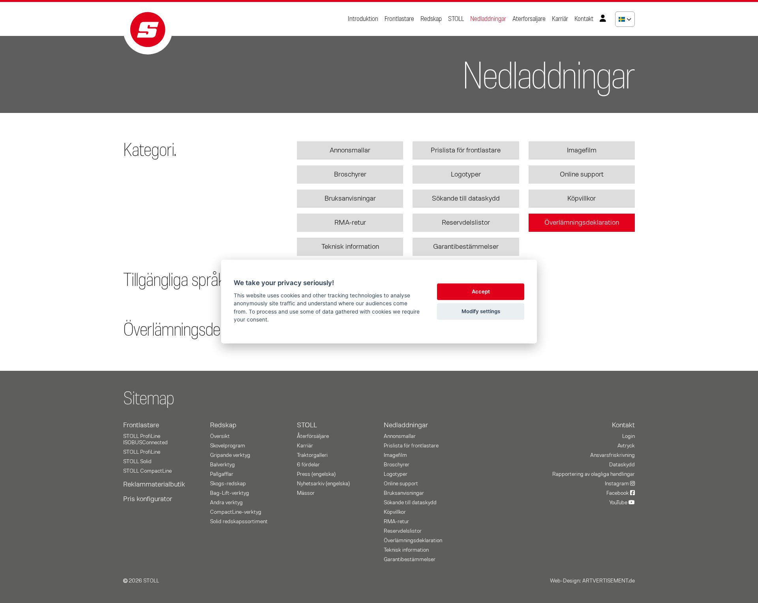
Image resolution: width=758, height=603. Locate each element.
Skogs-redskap (228, 484)
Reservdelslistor (466, 222)
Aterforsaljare (529, 19)
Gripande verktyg (230, 455)
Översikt (220, 436)
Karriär (560, 19)
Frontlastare (399, 19)
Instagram (617, 484)
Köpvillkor (581, 198)
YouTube (619, 502)
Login (628, 436)
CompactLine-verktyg (235, 512)
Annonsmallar (350, 150)
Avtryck (626, 446)
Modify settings (481, 311)
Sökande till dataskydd (466, 198)
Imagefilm (582, 150)
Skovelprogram (227, 446)
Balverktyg (222, 465)
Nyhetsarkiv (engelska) (323, 484)
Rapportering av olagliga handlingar (593, 474)
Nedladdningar (488, 19)
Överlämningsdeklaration (581, 222)
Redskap (431, 19)
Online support (582, 174)
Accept (481, 291)
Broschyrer (350, 174)
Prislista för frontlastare (466, 150)
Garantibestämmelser (466, 246)
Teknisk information (350, 246)
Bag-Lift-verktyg (229, 493)
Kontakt (583, 19)
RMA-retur (350, 222)
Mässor (306, 493)
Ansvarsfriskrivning (612, 455)
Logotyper (466, 174)
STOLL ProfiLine (141, 452)
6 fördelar (308, 465)
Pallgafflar (221, 474)
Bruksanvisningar (350, 198)
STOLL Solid (137, 461)
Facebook (618, 493)
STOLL (456, 19)
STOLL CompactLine (147, 471)
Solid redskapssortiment (239, 521)
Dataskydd (622, 465)
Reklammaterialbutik (154, 484)
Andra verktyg (226, 502)
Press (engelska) (316, 474)
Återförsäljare (313, 436)
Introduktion (363, 19)
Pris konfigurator (147, 499)
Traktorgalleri (312, 455)
